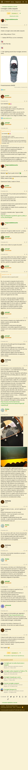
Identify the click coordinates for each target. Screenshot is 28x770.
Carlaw (5, 672)
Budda (5, 678)
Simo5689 (6, 690)
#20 (26, 634)
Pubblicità (19, 707)
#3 (26, 128)
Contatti (3, 706)
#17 (26, 564)
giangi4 (7, 123)
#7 (26, 242)
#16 (26, 550)
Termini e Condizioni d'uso (11, 706)
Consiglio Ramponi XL (10, 689)
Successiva (14, 13)
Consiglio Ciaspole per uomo (12, 677)
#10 (26, 317)
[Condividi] (25, 25)
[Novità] (23, 1)
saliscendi (8, 605)
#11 (26, 341)
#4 (26, 170)
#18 (26, 587)
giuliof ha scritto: (5, 131)
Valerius (5, 666)
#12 (26, 365)
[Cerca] (26, 1)
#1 (26, 25)
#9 (26, 271)
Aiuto (14, 707)
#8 (26, 254)
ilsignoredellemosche (6, 10)
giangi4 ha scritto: (6, 274)
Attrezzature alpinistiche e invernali (15, 666)
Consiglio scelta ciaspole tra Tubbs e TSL (15, 671)
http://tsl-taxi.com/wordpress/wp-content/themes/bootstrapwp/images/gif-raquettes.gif (13, 403)
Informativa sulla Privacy (6, 707)
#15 (26, 530)
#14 (26, 506)
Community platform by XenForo (13, 710)
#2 (26, 101)
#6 (26, 228)
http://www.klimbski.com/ (16, 615)
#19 (26, 610)
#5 (26, 191)
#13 (26, 414)
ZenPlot (5, 684)
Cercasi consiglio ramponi (11, 683)
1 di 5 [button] (9, 13)
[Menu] (2, 2)
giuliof (7, 95)
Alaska (7, 409)
